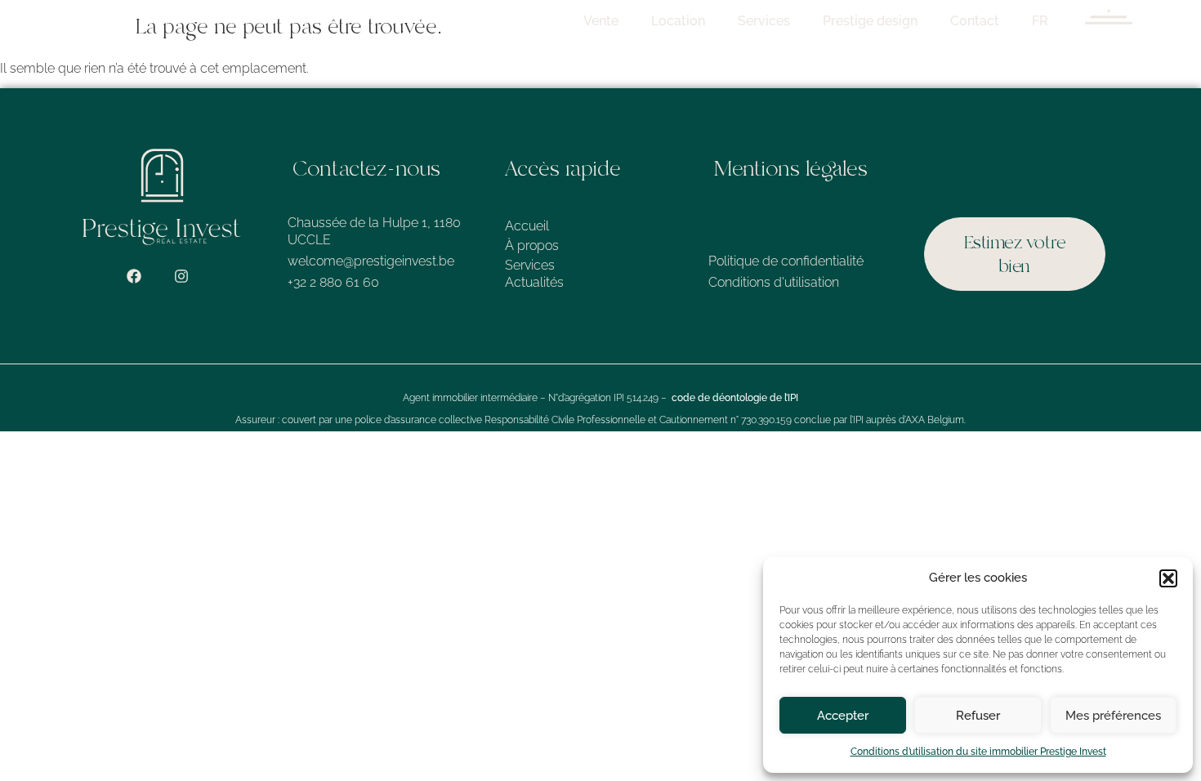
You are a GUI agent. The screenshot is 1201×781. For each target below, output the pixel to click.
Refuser (978, 715)
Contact (974, 21)
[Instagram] (181, 276)
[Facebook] (134, 276)
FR (1040, 21)
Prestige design (870, 21)
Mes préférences (1113, 715)
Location (678, 21)
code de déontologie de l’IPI (735, 398)
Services (764, 21)
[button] (1168, 578)
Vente (600, 21)
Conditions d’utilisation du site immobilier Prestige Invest (978, 751)
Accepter (842, 715)
